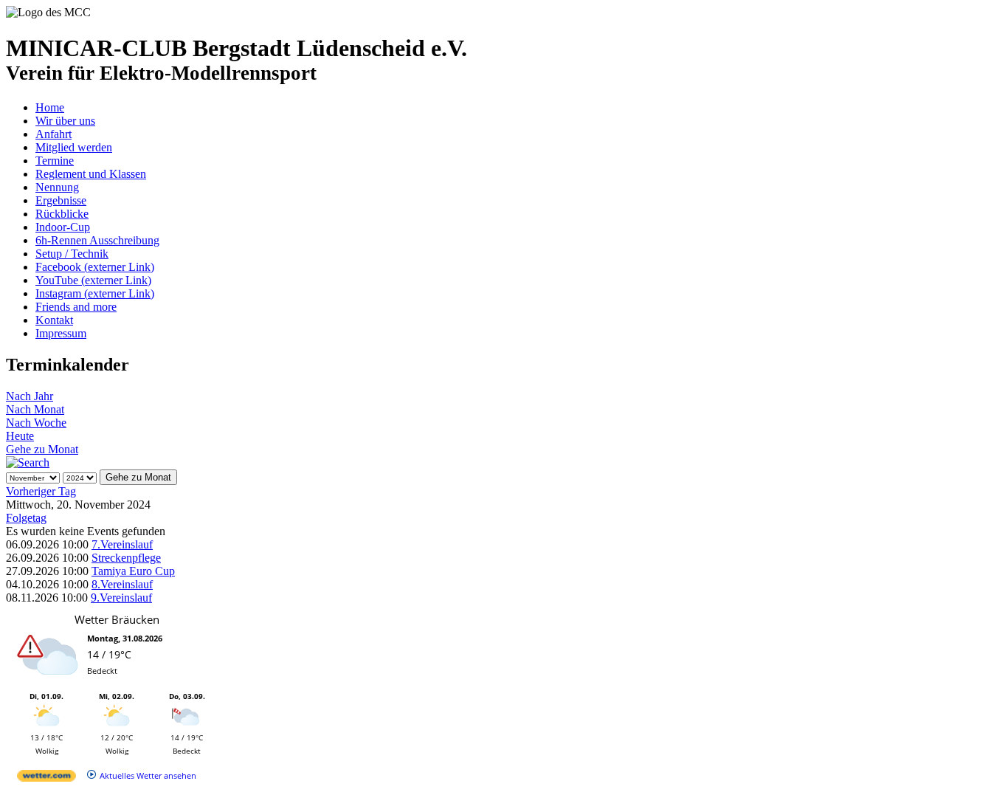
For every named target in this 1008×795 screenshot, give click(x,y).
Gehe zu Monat (42, 449)
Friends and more (76, 306)
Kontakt (54, 320)
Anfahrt (53, 134)
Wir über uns (65, 120)
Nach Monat (35, 409)
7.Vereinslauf (122, 544)
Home (49, 107)
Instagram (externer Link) (94, 293)
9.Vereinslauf (121, 597)
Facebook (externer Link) (94, 267)
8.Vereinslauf (122, 584)
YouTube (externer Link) (93, 280)
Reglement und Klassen (90, 174)
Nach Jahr (29, 396)
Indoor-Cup (62, 227)
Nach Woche (36, 422)
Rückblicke (62, 213)
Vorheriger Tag (41, 491)
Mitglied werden (73, 147)
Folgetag (26, 518)
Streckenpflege (126, 557)
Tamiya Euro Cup (133, 571)
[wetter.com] (46, 778)
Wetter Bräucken (117, 619)
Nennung (57, 187)
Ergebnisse (60, 200)
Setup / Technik (71, 253)
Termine (54, 160)
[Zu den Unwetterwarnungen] (50, 683)
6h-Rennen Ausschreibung (97, 240)
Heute (20, 436)
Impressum (60, 333)
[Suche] (27, 462)
